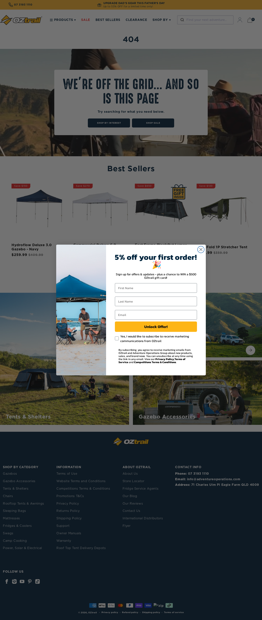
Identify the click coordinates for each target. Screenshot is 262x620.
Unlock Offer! (156, 327)
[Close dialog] (201, 249)
